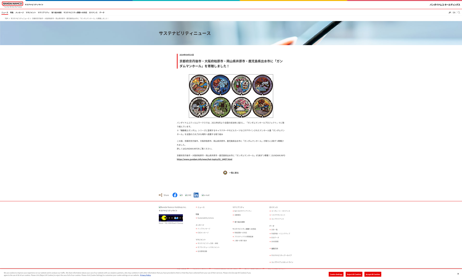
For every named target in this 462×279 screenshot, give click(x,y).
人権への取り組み (240, 241)
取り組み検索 (56, 12)
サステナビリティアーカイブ (281, 255)
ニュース (4, 12)
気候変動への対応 (240, 233)
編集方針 (274, 248)
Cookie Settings (336, 274)
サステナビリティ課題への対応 (75, 12)
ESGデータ (275, 238)
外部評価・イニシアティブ (280, 234)
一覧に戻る (234, 172)
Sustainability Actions (206, 218)
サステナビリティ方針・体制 (208, 243)
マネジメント (31, 12)
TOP (6, 18)
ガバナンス (93, 12)
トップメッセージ (204, 229)
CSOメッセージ (203, 233)
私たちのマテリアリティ (243, 211)
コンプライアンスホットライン (282, 262)
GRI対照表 (275, 242)
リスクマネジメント (278, 215)
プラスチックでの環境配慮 (243, 237)
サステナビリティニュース (20, 18)
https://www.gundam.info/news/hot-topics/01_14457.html (204, 159)
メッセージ (19, 12)
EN (454, 12)
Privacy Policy (145, 275)
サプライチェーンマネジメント (209, 247)
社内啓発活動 (202, 251)
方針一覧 (274, 230)
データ (101, 12)
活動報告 (237, 215)
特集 (11, 12)
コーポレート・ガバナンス (280, 211)
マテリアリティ (44, 12)
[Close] (458, 273)
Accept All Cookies (373, 274)
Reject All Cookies (354, 274)
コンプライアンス (277, 219)
